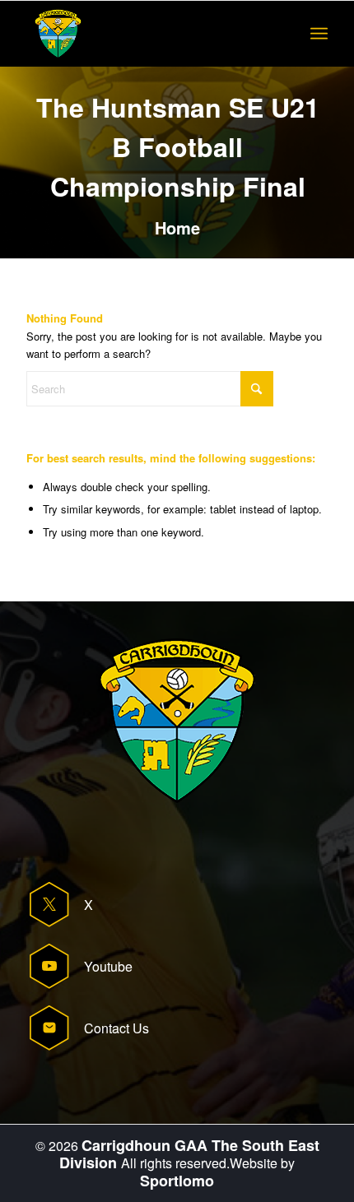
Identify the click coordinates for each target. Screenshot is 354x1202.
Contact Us (116, 1028)
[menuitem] (319, 33)
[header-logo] (146, 34)
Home (177, 227)
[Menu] (319, 33)
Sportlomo (177, 1180)
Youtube (108, 966)
